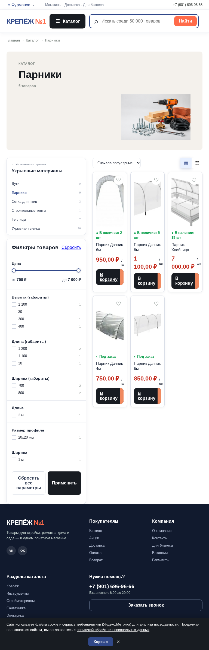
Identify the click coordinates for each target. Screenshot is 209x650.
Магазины (53, 5)
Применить (64, 483)
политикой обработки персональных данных (113, 630)
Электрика (15, 615)
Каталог (68, 21)
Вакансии (160, 553)
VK (11, 550)
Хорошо (101, 642)
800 (49, 393)
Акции (94, 538)
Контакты (159, 538)
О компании (161, 531)
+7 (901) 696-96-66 (187, 5)
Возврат (96, 560)
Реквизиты (160, 560)
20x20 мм (49, 437)
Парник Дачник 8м (147, 247)
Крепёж (13, 586)
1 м (49, 460)
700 (49, 385)
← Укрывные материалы (29, 164)
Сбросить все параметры (28, 483)
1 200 (49, 349)
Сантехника (16, 608)
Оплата (95, 553)
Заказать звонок (146, 605)
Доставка (72, 5)
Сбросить (71, 247)
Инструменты (18, 593)
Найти (185, 21)
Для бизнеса (93, 5)
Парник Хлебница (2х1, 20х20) (182, 247)
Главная (13, 40)
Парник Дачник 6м (109, 247)
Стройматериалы (21, 601)
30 (49, 312)
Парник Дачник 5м (147, 366)
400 (49, 326)
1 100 (49, 304)
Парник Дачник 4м (109, 366)
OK (22, 550)
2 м (49, 415)
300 (49, 319)
